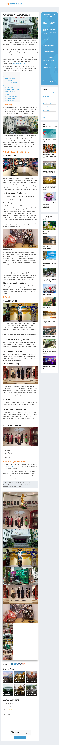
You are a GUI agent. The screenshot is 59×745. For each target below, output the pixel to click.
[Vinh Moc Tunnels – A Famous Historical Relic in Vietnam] (49, 343)
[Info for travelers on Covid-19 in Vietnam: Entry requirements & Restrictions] (49, 196)
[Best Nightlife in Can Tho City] (49, 360)
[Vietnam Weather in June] (49, 301)
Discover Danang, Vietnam (49, 336)
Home (2, 9)
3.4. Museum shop (9, 93)
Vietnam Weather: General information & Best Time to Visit (49, 156)
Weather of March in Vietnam (48, 232)
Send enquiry (49, 81)
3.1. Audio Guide (9, 87)
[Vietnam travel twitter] (14, 664)
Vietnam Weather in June (49, 308)
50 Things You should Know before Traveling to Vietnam (49, 171)
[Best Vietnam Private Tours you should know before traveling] (49, 180)
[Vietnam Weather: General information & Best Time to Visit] (49, 148)
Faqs (44, 117)
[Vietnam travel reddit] (23, 664)
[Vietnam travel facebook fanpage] (12, 664)
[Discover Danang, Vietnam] (49, 330)
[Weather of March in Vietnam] (49, 225)
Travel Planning (47, 96)
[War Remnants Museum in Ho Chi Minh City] (49, 272)
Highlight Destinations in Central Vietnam (49, 247)
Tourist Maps (46, 107)
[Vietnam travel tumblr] (20, 664)
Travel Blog (46, 110)
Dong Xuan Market (47, 294)
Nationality (45, 64)
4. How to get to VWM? (8, 100)
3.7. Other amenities (10, 98)
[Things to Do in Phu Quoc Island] (49, 315)
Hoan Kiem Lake (9, 466)
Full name (45, 36)
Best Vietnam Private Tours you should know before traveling (49, 187)
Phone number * (46, 55)
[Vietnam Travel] (14, 4)
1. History (5, 76)
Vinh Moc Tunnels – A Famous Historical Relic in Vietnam (49, 351)
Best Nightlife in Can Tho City (49, 367)
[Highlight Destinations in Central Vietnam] (49, 240)
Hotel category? (45, 23)
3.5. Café (7, 94)
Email (44, 42)
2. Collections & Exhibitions (9, 78)
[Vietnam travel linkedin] (17, 664)
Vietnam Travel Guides (9, 9)
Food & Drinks (47, 103)
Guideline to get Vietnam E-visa (49, 140)
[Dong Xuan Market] (49, 288)
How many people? (52, 23)
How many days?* (45, 30)
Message (45, 70)
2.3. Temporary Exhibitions (11, 84)
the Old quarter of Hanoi (19, 63)
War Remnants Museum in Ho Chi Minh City (49, 280)
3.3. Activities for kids (10, 91)
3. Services (6, 85)
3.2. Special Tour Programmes (12, 89)
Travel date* (52, 29)
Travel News (46, 114)
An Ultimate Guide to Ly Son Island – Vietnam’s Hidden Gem (49, 263)
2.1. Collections (8, 80)
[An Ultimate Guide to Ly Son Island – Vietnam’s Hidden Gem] (49, 255)
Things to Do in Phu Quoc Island (49, 322)
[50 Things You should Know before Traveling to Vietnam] (49, 165)
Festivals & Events (48, 100)
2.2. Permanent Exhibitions (11, 82)
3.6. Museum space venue (11, 96)
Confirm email (46, 48)
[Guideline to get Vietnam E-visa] (49, 133)
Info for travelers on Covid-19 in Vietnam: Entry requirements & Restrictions (49, 205)
